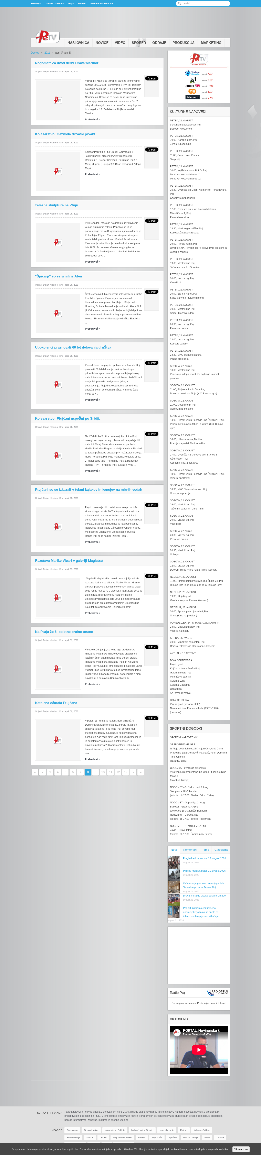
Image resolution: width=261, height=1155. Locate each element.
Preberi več (92, 119)
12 (118, 772)
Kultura (183, 1130)
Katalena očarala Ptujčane (56, 703)
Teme (205, 849)
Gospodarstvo (91, 1130)
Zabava (220, 1137)
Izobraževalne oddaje (142, 1130)
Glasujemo (221, 849)
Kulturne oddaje (202, 1130)
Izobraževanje (167, 1130)
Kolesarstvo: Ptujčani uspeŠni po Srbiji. (67, 418)
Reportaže (157, 1137)
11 (110, 772)
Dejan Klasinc (50, 71)
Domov (35, 52)
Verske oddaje (190, 1137)
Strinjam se (241, 1149)
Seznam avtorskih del (101, 3)
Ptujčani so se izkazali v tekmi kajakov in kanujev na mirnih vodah (88, 490)
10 (103, 772)
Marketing (211, 42)
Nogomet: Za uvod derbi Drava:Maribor (66, 63)
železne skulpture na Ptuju (56, 205)
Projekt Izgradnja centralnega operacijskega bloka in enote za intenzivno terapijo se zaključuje (201, 912)
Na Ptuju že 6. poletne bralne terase (64, 632)
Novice (102, 42)
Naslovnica (78, 42)
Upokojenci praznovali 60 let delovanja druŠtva (73, 347)
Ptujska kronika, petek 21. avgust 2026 (204, 870)
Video (120, 42)
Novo (174, 849)
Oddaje (159, 42)
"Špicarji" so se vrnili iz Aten (58, 276)
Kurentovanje (73, 1137)
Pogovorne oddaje (122, 1137)
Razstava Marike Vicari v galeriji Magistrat (69, 561)
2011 (47, 52)
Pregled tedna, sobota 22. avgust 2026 (204, 858)
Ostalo (103, 1137)
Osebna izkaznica (54, 3)
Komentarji (190, 849)
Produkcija (184, 42)
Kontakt (82, 3)
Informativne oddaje (115, 1130)
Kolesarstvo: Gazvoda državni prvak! (65, 134)
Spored (139, 42)
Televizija (36, 3)
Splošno (173, 1137)
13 (125, 772)
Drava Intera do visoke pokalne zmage (204, 895)
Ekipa (71, 3)
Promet (141, 1137)
